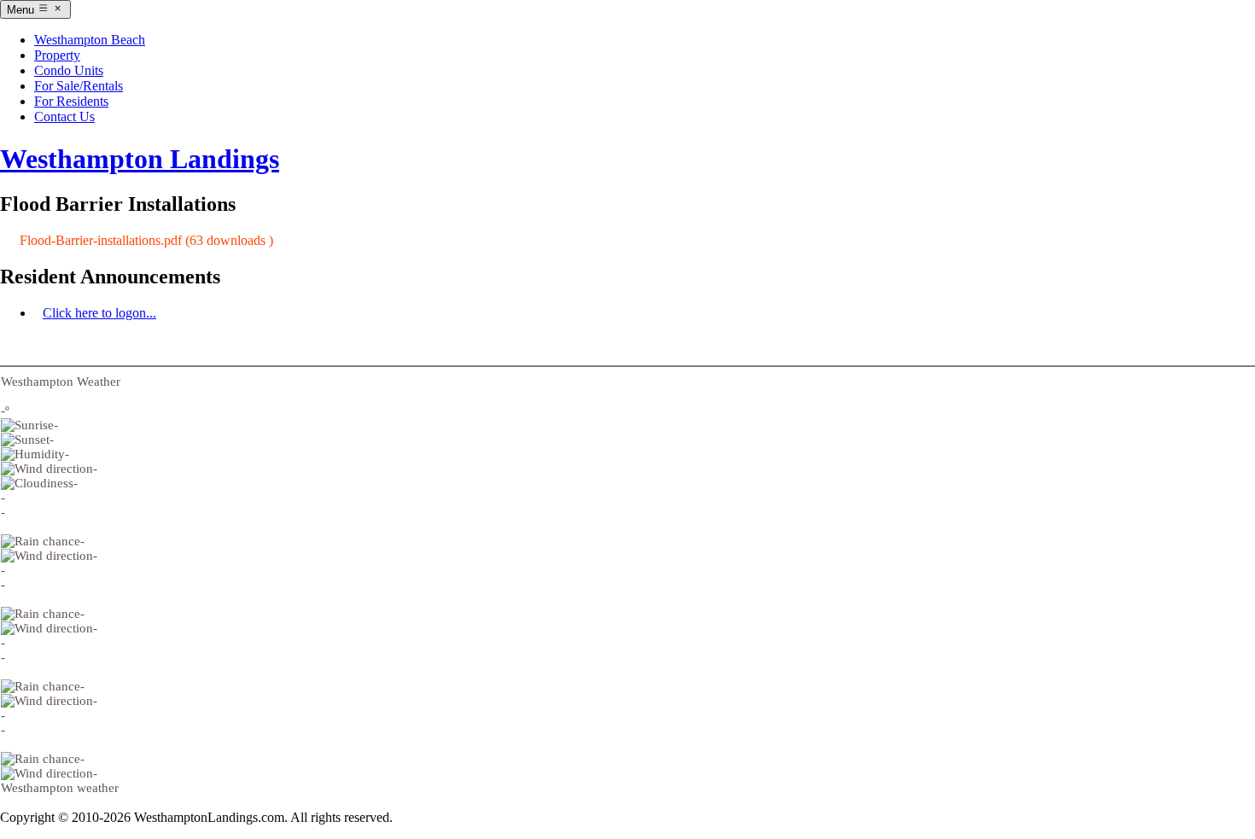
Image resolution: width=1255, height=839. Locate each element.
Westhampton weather (60, 788)
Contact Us (64, 116)
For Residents (71, 101)
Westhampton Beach (89, 39)
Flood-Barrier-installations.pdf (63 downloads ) (146, 240)
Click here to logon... (99, 313)
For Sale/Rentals (78, 86)
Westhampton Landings (139, 158)
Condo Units (68, 70)
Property (57, 55)
